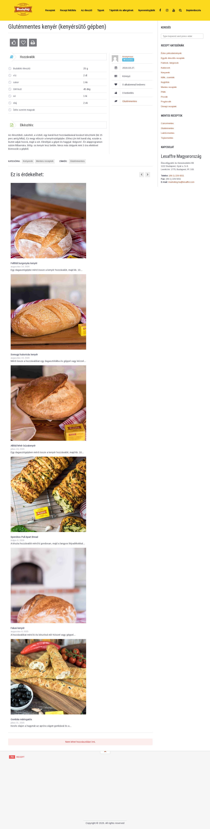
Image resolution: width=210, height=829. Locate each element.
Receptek (50, 10)
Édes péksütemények (171, 53)
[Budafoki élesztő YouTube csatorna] (174, 10)
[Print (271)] (33, 43)
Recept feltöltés (68, 10)
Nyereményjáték (146, 10)
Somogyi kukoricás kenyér (24, 354)
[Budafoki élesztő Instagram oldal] (167, 10)
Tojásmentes (167, 138)
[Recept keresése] (180, 10)
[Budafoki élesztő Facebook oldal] (161, 10)
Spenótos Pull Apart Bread (24, 537)
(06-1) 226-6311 (176, 175)
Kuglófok (165, 82)
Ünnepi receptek (169, 106)
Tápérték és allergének (121, 10)
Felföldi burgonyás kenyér (24, 263)
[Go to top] (105, 751)
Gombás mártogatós (21, 719)
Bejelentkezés (193, 10)
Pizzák (164, 97)
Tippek (100, 10)
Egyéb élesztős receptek (173, 58)
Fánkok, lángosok (170, 63)
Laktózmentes (167, 133)
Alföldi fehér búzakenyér (23, 445)
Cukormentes (167, 123)
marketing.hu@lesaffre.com (181, 182)
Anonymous (127, 57)
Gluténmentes (167, 128)
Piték (163, 92)
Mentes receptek (169, 87)
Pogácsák (166, 101)
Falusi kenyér (18, 628)
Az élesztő (86, 10)
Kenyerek (165, 72)
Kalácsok (165, 68)
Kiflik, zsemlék (168, 77)
